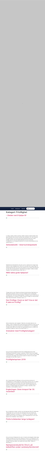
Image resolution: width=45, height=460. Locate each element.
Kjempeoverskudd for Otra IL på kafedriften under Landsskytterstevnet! (22, 446)
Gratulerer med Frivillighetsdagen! (20, 331)
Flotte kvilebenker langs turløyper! (20, 419)
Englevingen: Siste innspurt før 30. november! (20, 390)
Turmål (12, 208)
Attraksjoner (17, 208)
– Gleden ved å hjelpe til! (16, 215)
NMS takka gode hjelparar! (17, 273)
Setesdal (23, 208)
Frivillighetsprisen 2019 (16, 359)
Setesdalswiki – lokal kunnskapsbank (21, 245)
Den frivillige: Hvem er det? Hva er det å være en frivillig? (22, 301)
